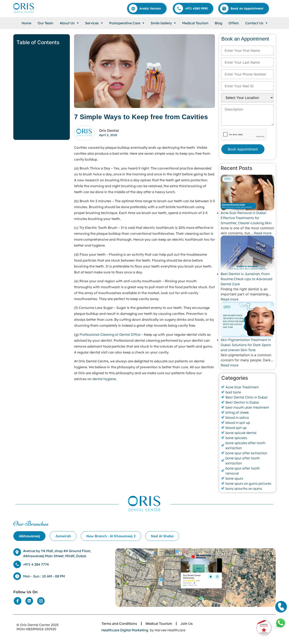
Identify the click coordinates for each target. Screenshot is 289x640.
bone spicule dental (241, 433)
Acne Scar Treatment (242, 387)
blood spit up (236, 428)
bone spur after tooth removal (243, 470)
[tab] (29, 536)
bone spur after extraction (246, 453)
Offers (233, 23)
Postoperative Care (124, 23)
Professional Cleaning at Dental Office (110, 334)
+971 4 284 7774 (36, 564)
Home (26, 23)
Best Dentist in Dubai (242, 402)
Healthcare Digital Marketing (124, 630)
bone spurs (234, 478)
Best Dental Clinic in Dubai (246, 397)
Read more (262, 233)
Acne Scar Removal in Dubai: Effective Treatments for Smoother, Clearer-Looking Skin (246, 218)
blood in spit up (238, 422)
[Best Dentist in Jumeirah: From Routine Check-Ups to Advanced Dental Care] (247, 253)
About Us (67, 23)
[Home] (23, 8)
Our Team (45, 23)
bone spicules (236, 438)
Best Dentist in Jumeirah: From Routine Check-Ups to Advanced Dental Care (246, 279)
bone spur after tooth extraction (243, 460)
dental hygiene (104, 379)
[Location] (195, 577)
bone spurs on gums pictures (248, 483)
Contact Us (254, 23)
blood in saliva (237, 417)
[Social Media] (17, 601)
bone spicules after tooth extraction (245, 445)
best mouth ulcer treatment (247, 407)
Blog (218, 23)
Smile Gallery (161, 23)
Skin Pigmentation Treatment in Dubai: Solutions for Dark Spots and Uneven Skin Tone (246, 345)
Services (92, 23)
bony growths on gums (244, 488)
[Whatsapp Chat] (280, 623)
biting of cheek (237, 412)
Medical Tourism (195, 23)
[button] (69, 23)
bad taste (233, 392)
